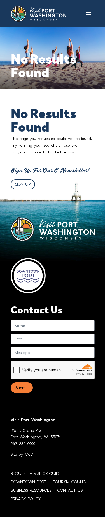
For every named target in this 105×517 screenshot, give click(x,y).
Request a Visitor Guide (36, 473)
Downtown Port (28, 482)
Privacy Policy (26, 499)
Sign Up (23, 184)
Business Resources (31, 490)
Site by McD (22, 454)
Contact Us (70, 490)
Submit (21, 387)
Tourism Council (70, 482)
